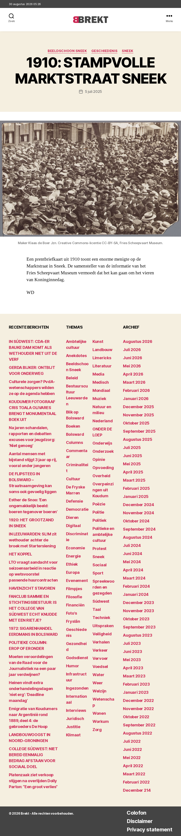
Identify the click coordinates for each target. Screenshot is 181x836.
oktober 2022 (136, 716)
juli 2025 (132, 447)
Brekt (25, 813)
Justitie (73, 726)
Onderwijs (102, 443)
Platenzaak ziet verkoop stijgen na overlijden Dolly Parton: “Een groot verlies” (33, 780)
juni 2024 (132, 553)
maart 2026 (134, 382)
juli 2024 (132, 545)
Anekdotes (76, 355)
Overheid (101, 475)
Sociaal (99, 565)
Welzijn (99, 691)
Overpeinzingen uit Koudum (102, 490)
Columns (74, 442)
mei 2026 (132, 366)
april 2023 (133, 668)
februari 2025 (136, 488)
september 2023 (139, 627)
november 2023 (138, 610)
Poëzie (98, 504)
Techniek (101, 617)
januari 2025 (136, 496)
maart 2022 (134, 774)
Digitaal (73, 525)
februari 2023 (136, 684)
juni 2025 (132, 455)
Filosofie (74, 597)
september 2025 (139, 431)
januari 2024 (136, 594)
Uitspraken (102, 625)
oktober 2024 (136, 521)
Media (98, 374)
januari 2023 (136, 692)
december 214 (137, 790)
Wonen (99, 713)
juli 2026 (132, 349)
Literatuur (101, 366)
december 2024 (138, 504)
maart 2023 (134, 676)
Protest (99, 548)
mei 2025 (132, 464)
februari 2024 (136, 586)
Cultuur (73, 479)
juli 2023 (132, 643)
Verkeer (100, 650)
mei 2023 (132, 659)
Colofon (136, 813)
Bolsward (75, 434)
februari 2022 (136, 782)
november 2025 (138, 415)
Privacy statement (149, 829)
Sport (97, 573)
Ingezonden (77, 688)
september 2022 (139, 725)
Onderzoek (103, 451)
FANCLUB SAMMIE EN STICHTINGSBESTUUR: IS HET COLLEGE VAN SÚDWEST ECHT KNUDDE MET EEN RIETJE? (33, 608)
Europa (73, 572)
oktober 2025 (136, 423)
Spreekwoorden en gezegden (103, 587)
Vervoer (100, 658)
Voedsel (100, 666)
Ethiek (72, 564)
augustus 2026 (137, 341)
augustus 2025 (137, 439)
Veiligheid (101, 634)
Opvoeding (103, 467)
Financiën (75, 605)
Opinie (98, 459)
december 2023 (138, 602)
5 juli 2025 (93, 91)
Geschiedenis (104, 51)
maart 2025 (134, 480)
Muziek (99, 398)
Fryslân (73, 621)
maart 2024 (134, 578)
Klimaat (73, 735)
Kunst (97, 341)
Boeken (73, 426)
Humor (72, 666)
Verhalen (101, 642)
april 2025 (133, 472)
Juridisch (75, 718)
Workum (100, 721)
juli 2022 (132, 741)
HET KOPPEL (20, 554)
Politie (98, 512)
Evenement (77, 580)
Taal (96, 609)
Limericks (101, 357)
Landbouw (102, 349)
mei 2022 (132, 757)
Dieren (72, 517)
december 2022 (138, 700)
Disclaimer (140, 821)
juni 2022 (132, 749)
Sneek (127, 51)
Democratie (77, 509)
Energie (73, 556)
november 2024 (138, 513)
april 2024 (133, 570)
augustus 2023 (137, 635)
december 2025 (138, 406)
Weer (97, 683)
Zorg (97, 729)
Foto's (71, 613)
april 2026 (133, 374)
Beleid (72, 378)
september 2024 (139, 529)
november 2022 (138, 708)
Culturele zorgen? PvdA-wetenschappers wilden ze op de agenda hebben (32, 387)
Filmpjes (74, 588)
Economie (75, 548)
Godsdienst (77, 657)
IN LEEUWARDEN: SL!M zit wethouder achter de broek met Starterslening (33, 540)
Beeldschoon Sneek (67, 51)
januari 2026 (136, 398)
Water (98, 674)
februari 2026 (136, 390)
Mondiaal (101, 390)
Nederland (102, 421)
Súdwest (100, 601)
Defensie (74, 501)
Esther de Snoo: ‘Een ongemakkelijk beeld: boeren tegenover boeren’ (33, 505)
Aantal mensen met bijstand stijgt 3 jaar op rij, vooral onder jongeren (33, 459)
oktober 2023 (136, 619)
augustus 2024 (137, 537)
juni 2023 (132, 651)
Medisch (100, 382)
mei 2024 (132, 561)
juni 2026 (132, 357)
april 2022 (133, 765)
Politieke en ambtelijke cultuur (103, 534)
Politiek (99, 520)
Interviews (76, 710)
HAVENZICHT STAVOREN (32, 588)
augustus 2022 (137, 733)
